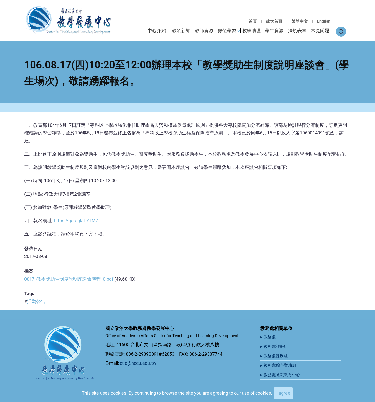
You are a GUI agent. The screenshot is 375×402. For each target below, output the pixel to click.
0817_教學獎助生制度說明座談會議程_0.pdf (68, 279)
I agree (283, 393)
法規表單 (297, 30)
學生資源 (274, 30)
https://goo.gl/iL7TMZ (76, 220)
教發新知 (181, 30)
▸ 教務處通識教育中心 (280, 374)
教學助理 (251, 30)
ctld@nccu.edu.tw (138, 363)
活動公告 (36, 301)
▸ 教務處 (268, 337)
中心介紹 (156, 30)
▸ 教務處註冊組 (274, 346)
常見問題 (320, 30)
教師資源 (204, 30)
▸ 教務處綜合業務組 (278, 365)
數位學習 (227, 30)
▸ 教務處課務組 (274, 356)
